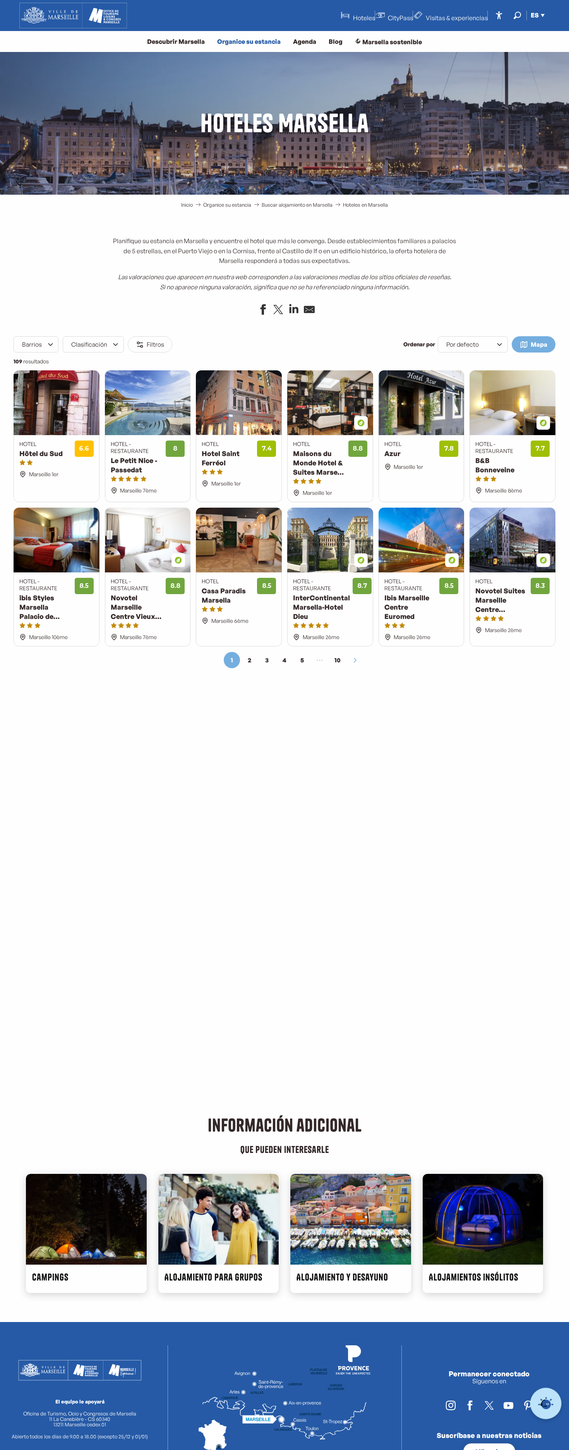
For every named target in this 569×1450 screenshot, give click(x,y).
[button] (517, 15)
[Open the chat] (546, 1403)
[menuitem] (73, 15)
